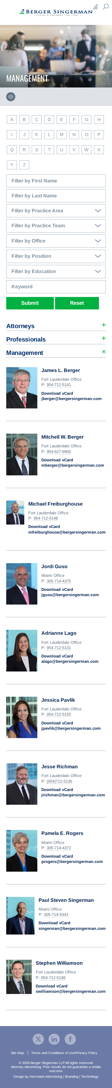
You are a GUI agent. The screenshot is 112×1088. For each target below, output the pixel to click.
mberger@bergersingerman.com (72, 465)
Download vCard (57, 393)
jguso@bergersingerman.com (70, 594)
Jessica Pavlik (58, 700)
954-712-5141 (59, 384)
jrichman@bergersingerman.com (73, 795)
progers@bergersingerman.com (72, 861)
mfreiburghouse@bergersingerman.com (67, 532)
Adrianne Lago (59, 633)
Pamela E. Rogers (62, 833)
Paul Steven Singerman (66, 900)
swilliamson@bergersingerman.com (71, 991)
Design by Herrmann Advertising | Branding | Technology (56, 1076)
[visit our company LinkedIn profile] (54, 1038)
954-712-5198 (53, 977)
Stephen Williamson (59, 963)
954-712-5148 (46, 518)
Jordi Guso (54, 566)
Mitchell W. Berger (62, 437)
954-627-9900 (59, 451)
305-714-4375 (59, 581)
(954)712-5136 (59, 781)
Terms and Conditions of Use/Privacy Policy (64, 1053)
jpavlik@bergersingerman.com (71, 728)
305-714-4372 (59, 847)
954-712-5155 (59, 714)
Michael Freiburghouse (55, 503)
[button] (56, 324)
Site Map (17, 1053)
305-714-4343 (56, 914)
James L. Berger (60, 370)
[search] (56, 140)
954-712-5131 (59, 647)
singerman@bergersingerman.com (72, 928)
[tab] (56, 324)
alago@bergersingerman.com (70, 661)
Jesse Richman (59, 766)
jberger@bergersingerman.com (71, 398)
